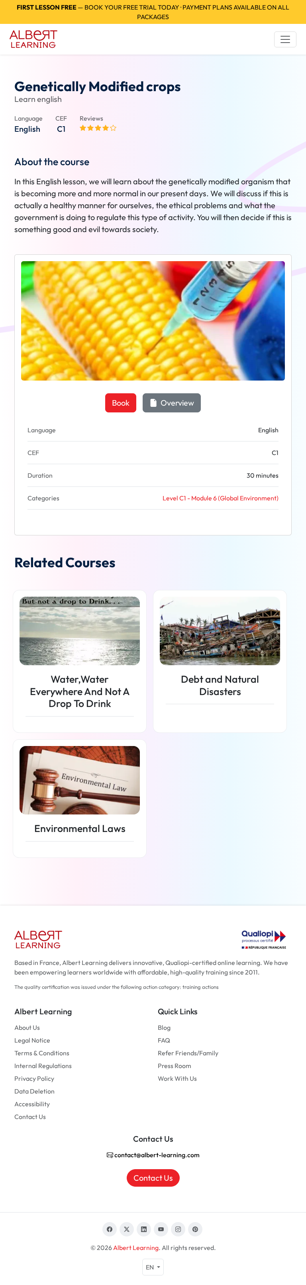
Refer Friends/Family (188, 1053)
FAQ (164, 1040)
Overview (176, 403)
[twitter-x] (127, 1229)
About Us (27, 1027)
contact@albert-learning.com (156, 1155)
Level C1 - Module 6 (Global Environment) (221, 498)
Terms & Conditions (41, 1053)
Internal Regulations (43, 1066)
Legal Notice (32, 1040)
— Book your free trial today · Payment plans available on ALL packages (153, 12)
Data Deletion (34, 1091)
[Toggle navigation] (285, 39)
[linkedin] (144, 1229)
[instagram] (178, 1229)
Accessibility (32, 1104)
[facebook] (109, 1229)
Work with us (177, 1078)
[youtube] (161, 1229)
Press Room (174, 1066)
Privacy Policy (34, 1078)
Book (120, 403)
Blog (164, 1027)
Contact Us (30, 1117)
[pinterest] (195, 1229)
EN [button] (150, 1267)
